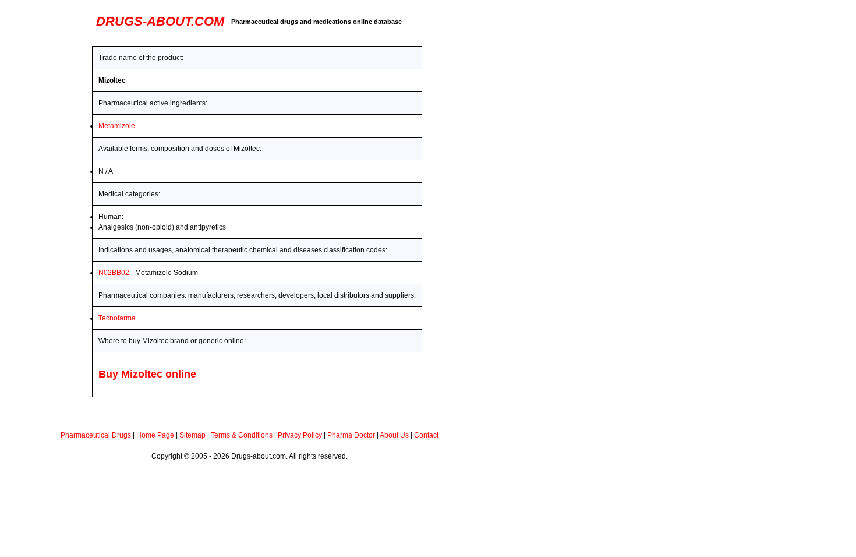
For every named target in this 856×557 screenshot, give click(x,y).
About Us (394, 435)
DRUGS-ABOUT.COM (160, 21)
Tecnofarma (117, 318)
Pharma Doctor (351, 435)
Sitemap (192, 435)
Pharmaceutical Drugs (96, 435)
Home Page (155, 435)
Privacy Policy (300, 435)
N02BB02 (113, 273)
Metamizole (116, 126)
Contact (426, 435)
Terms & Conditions (242, 435)
